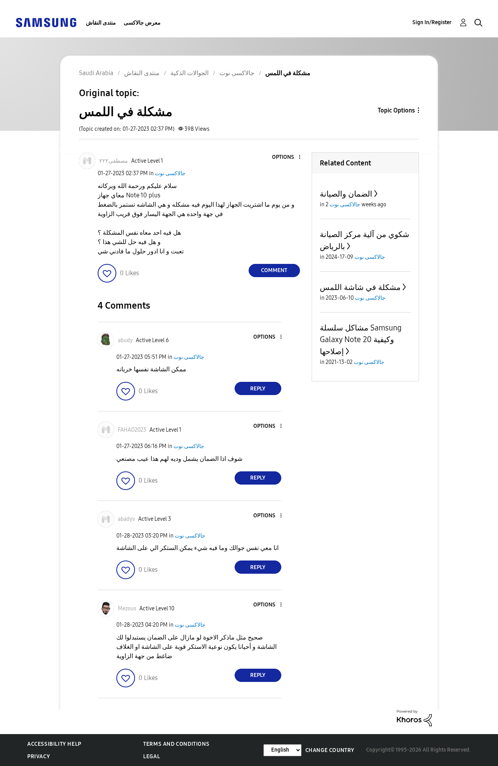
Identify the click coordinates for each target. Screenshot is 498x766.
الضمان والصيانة (346, 194)
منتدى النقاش (101, 22)
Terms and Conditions (176, 744)
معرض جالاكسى (142, 22)
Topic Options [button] (396, 110)
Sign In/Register (432, 22)
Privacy (38, 756)
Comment (274, 270)
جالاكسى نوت (170, 173)
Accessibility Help (54, 744)
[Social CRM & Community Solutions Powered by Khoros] (414, 717)
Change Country (329, 750)
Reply (257, 388)
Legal (151, 756)
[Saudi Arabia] (46, 22)
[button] (286, 157)
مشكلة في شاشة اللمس (360, 287)
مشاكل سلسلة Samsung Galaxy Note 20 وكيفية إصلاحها (361, 339)
